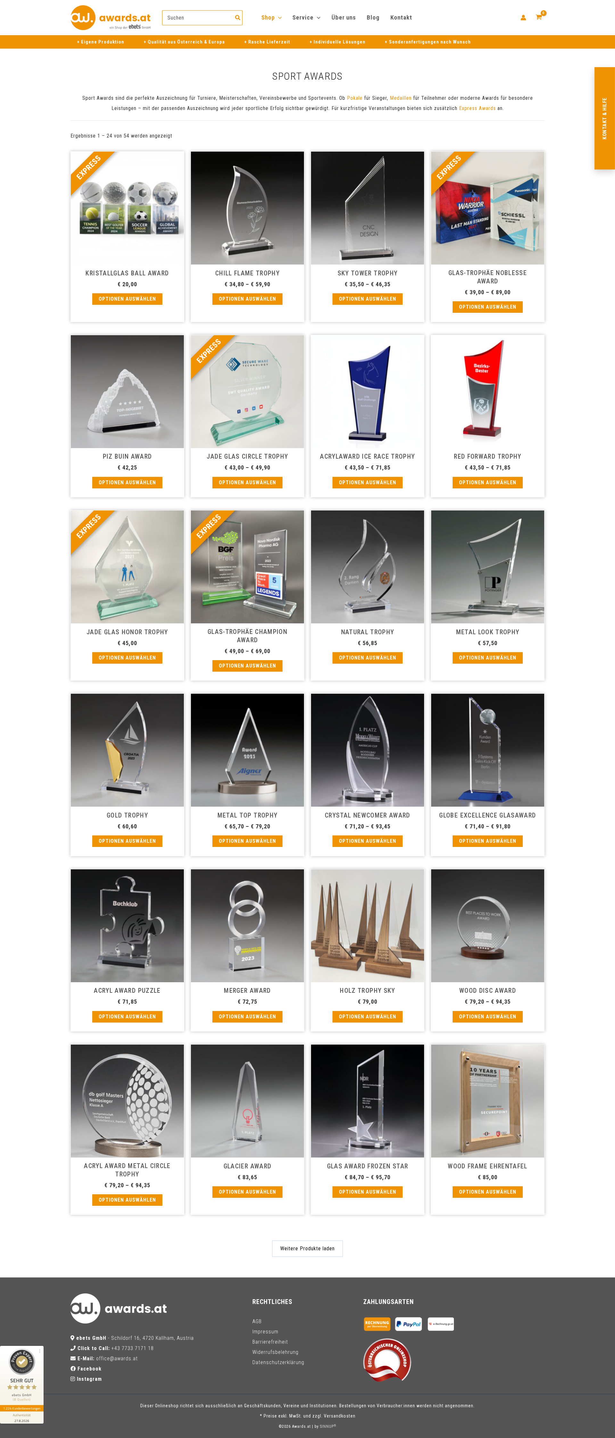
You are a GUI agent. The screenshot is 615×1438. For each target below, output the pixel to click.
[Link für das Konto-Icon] (523, 17)
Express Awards (477, 108)
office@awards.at (117, 1358)
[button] (278, 18)
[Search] (238, 18)
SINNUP (328, 1426)
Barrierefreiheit (270, 1342)
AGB (257, 1321)
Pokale (355, 98)
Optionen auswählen (127, 299)
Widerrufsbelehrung (275, 1352)
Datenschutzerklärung (278, 1362)
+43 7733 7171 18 (132, 1348)
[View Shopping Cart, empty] (539, 17)
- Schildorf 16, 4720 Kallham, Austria (135, 1338)
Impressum (265, 1332)
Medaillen (401, 98)
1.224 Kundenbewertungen (21, 1408)
